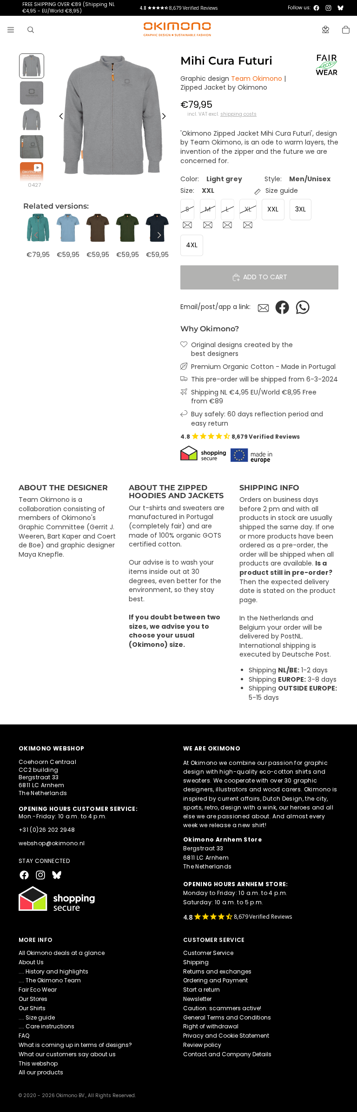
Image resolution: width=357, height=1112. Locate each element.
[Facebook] (316, 7)
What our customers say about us (67, 1054)
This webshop (38, 1063)
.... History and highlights (53, 971)
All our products (41, 1073)
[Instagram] (328, 7)
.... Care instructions (46, 1027)
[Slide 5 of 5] (31, 173)
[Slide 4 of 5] (31, 146)
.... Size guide (37, 1017)
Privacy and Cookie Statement (226, 1036)
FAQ (24, 1036)
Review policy (202, 1045)
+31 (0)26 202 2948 (47, 830)
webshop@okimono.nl (52, 843)
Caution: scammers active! (222, 1008)
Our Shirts (32, 1008)
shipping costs (238, 114)
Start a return (201, 990)
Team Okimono (256, 78)
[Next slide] (166, 117)
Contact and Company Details (227, 1054)
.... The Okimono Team (50, 981)
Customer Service (208, 953)
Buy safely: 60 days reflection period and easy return (257, 419)
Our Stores (33, 999)
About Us (31, 962)
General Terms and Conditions (227, 1017)
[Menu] (10, 29)
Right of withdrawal (210, 1027)
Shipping (196, 962)
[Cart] (346, 30)
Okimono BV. (71, 1095)
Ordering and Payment (215, 981)
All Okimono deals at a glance (62, 953)
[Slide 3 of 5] (31, 120)
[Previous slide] (58, 117)
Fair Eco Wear (38, 990)
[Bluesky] (340, 7)
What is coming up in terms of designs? (75, 1045)
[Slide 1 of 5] (31, 66)
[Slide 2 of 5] (31, 93)
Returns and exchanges (217, 971)
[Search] (30, 30)
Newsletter (197, 999)
